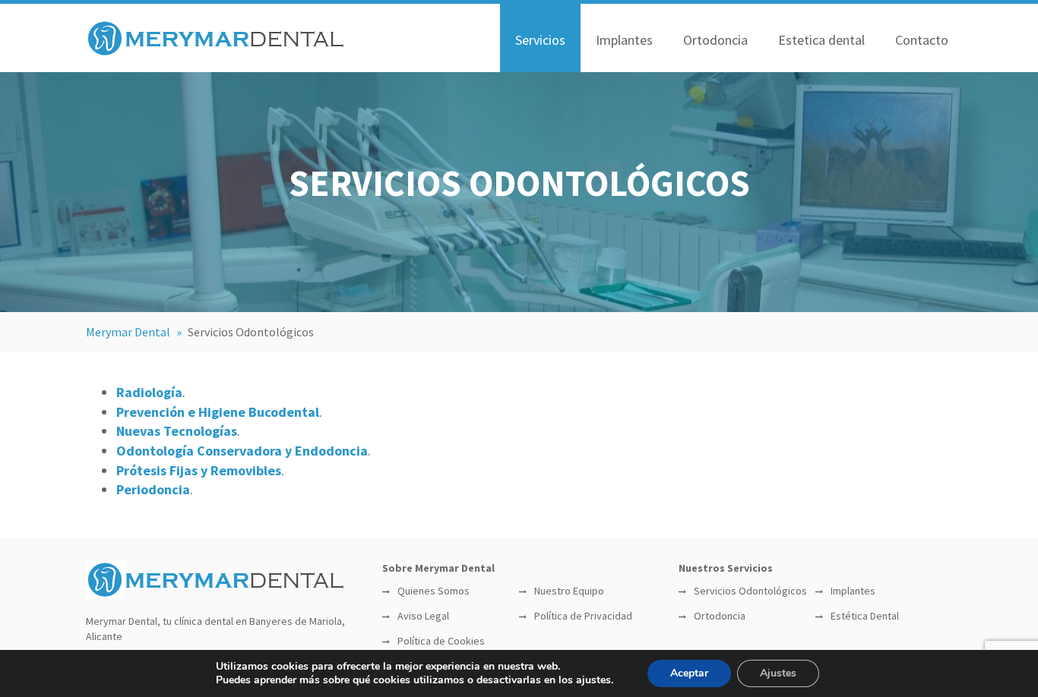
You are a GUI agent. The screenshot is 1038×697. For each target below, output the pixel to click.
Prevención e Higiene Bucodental (217, 412)
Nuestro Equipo (569, 591)
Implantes (624, 40)
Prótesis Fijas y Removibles (198, 470)
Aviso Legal (423, 616)
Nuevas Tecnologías (176, 431)
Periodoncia (153, 489)
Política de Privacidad (583, 616)
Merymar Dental (128, 331)
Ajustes (778, 673)
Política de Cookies (441, 641)
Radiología (149, 392)
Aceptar (689, 673)
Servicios (540, 40)
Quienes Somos (433, 591)
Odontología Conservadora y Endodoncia (242, 450)
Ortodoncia (715, 40)
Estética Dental (865, 616)
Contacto (921, 40)
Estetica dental (821, 40)
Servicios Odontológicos (750, 591)
